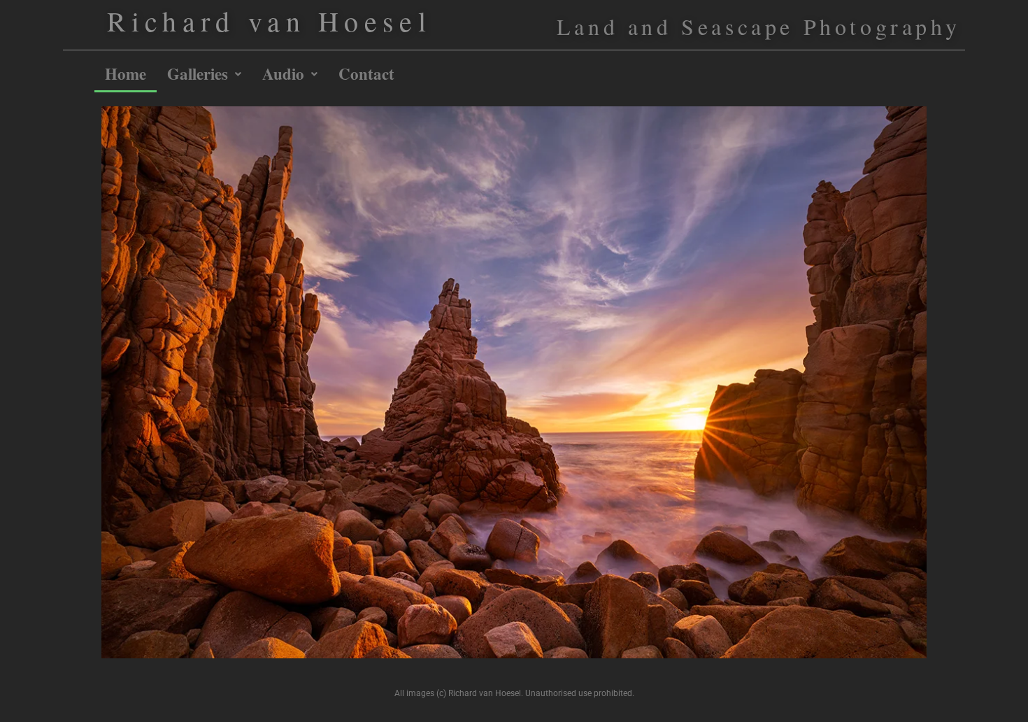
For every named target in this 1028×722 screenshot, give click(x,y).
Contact (366, 73)
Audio (283, 73)
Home (125, 73)
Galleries (197, 73)
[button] (204, 73)
